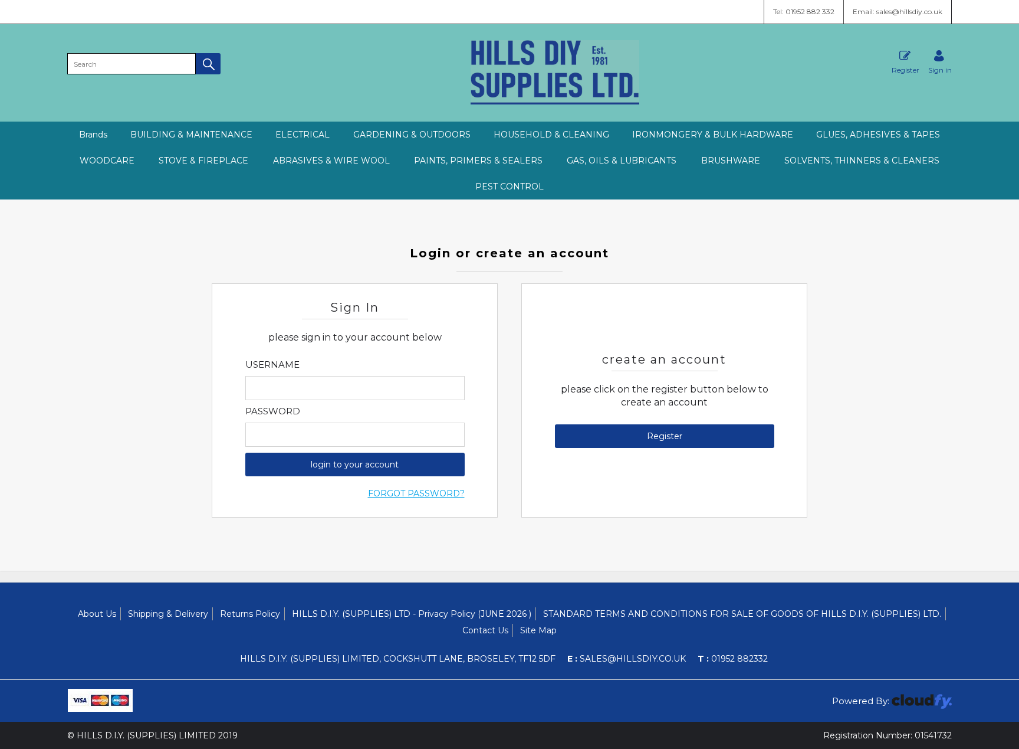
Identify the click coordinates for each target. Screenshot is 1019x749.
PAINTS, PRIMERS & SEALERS (478, 160)
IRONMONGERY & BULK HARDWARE (712, 134)
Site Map (538, 630)
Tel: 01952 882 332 (803, 11)
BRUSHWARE (730, 160)
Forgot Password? (416, 493)
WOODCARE (107, 160)
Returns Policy (250, 614)
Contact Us (485, 630)
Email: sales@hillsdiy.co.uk (897, 11)
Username (272, 364)
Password (272, 411)
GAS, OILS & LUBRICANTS (621, 160)
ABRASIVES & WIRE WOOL (331, 160)
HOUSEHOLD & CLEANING (551, 134)
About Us (97, 614)
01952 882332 (733, 658)
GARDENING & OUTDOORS (412, 134)
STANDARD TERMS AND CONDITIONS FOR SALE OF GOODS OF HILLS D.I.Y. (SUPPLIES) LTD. (742, 614)
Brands (93, 134)
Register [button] (664, 436)
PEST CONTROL (509, 186)
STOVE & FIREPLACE (203, 160)
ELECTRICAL (302, 134)
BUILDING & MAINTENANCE (191, 134)
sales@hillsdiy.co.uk (626, 658)
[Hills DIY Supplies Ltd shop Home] (555, 101)
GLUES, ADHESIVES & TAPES (878, 134)
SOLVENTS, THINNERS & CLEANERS (861, 160)
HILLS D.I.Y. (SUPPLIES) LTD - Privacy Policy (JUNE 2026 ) (411, 614)
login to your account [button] (355, 464)
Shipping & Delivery (168, 614)
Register (905, 70)
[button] (208, 63)
